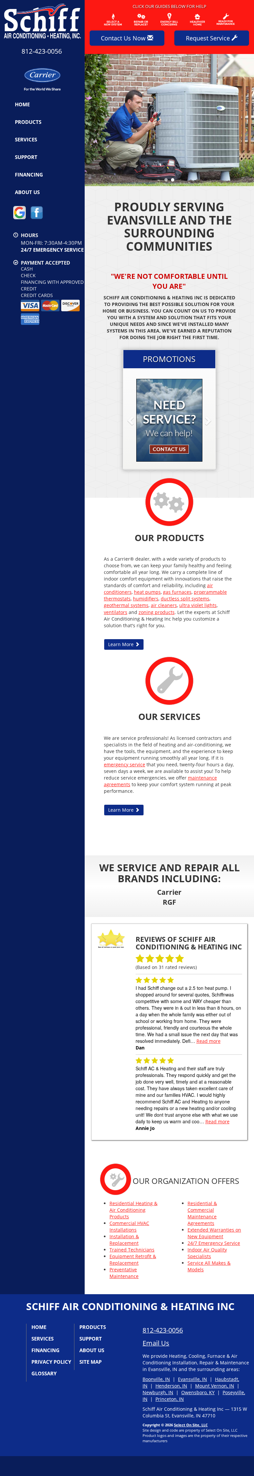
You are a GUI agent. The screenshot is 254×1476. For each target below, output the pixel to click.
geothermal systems (126, 605)
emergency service (124, 764)
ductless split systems (185, 598)
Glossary (44, 1373)
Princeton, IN (169, 1399)
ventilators (115, 612)
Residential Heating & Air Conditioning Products (133, 1210)
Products (28, 122)
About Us (27, 192)
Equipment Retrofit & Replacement (132, 1259)
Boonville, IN (156, 1379)
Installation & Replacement (124, 1239)
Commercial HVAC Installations (129, 1226)
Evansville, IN (192, 1379)
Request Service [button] (209, 38)
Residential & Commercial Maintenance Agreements (202, 1213)
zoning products (157, 612)
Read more (208, 1041)
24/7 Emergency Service (214, 1243)
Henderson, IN (171, 1386)
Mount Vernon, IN (214, 1386)
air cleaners (164, 605)
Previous (90, 120)
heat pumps (147, 592)
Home (22, 104)
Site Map (90, 1361)
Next (246, 120)
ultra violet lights (198, 605)
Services (26, 139)
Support (26, 157)
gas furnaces (177, 592)
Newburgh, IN (158, 1392)
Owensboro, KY (198, 1392)
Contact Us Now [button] (124, 38)
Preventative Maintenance (124, 1272)
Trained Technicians (131, 1250)
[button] (141, 420)
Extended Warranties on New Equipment (214, 1233)
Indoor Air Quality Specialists (207, 1253)
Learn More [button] (121, 644)
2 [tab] (174, 181)
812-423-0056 (163, 1330)
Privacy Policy (51, 1361)
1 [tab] (167, 181)
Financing (29, 174)
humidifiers (145, 598)
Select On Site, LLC (191, 1424)
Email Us (156, 1343)
